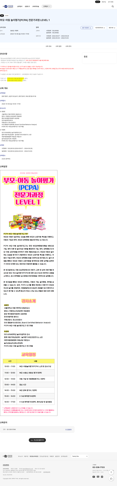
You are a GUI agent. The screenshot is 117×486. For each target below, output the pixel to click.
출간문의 (57, 456)
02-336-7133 (99, 467)
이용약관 (26, 456)
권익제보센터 (64, 456)
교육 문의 (68, 46)
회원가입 (104, 2)
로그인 (97, 2)
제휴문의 (52, 456)
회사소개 (20, 456)
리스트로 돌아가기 (39, 440)
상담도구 (27, 6)
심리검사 (19, 6)
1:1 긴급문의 (68, 429)
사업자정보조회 (46, 472)
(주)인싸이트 (6, 465)
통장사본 (111, 27)
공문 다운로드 (85, 28)
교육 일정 (58, 46)
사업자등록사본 (99, 27)
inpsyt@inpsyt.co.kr (28, 468)
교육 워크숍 (35, 6)
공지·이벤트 (110, 2)
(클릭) (17, 78)
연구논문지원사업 (44, 456)
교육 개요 (48, 46)
